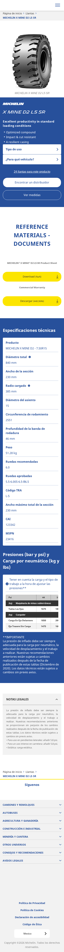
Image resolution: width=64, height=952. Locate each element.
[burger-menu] (57, 5)
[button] (30, 357)
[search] (49, 5)
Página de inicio (12, 13)
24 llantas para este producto (32, 171)
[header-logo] (17, 5)
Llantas (30, 13)
